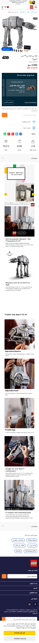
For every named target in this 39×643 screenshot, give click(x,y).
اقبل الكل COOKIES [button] (19, 633)
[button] (19, 639)
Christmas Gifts (30, 551)
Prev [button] (6, 194)
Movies (18, 551)
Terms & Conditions (30, 102)
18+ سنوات (32, 545)
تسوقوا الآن (18, 4)
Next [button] (33, 194)
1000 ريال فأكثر (19, 545)
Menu (36, 7)
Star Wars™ (32, 540)
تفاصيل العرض (8, 102)
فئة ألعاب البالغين (18, 540)
